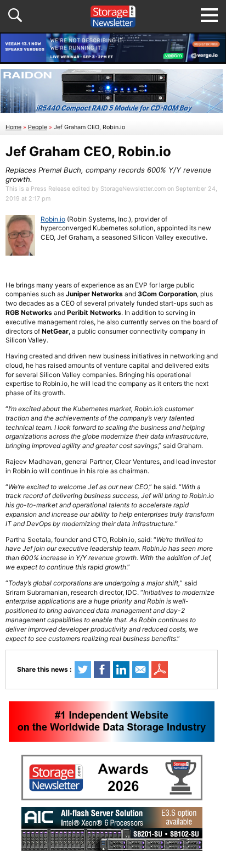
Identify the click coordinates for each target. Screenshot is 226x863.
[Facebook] (102, 669)
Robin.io (53, 219)
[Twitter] (83, 669)
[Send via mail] (140, 669)
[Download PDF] (159, 669)
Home (13, 127)
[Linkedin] (121, 669)
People (37, 127)
